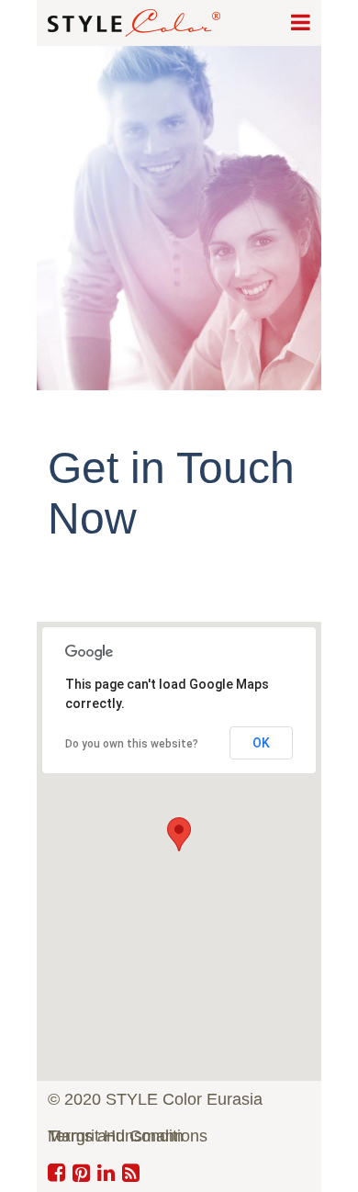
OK (261, 743)
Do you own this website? (131, 743)
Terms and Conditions (127, 1136)
